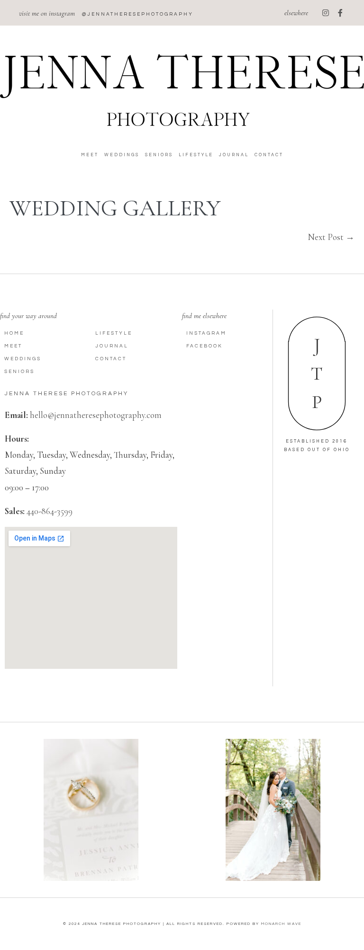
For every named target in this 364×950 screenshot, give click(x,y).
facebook (204, 346)
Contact (269, 155)
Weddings (121, 155)
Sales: (15, 511)
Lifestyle (196, 155)
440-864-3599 (50, 511)
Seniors (159, 155)
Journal (234, 155)
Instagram (206, 333)
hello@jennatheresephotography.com (96, 414)
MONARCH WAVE (281, 924)
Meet (90, 155)
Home (14, 333)
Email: (16, 414)
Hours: (17, 438)
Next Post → (331, 236)
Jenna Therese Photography (66, 394)
